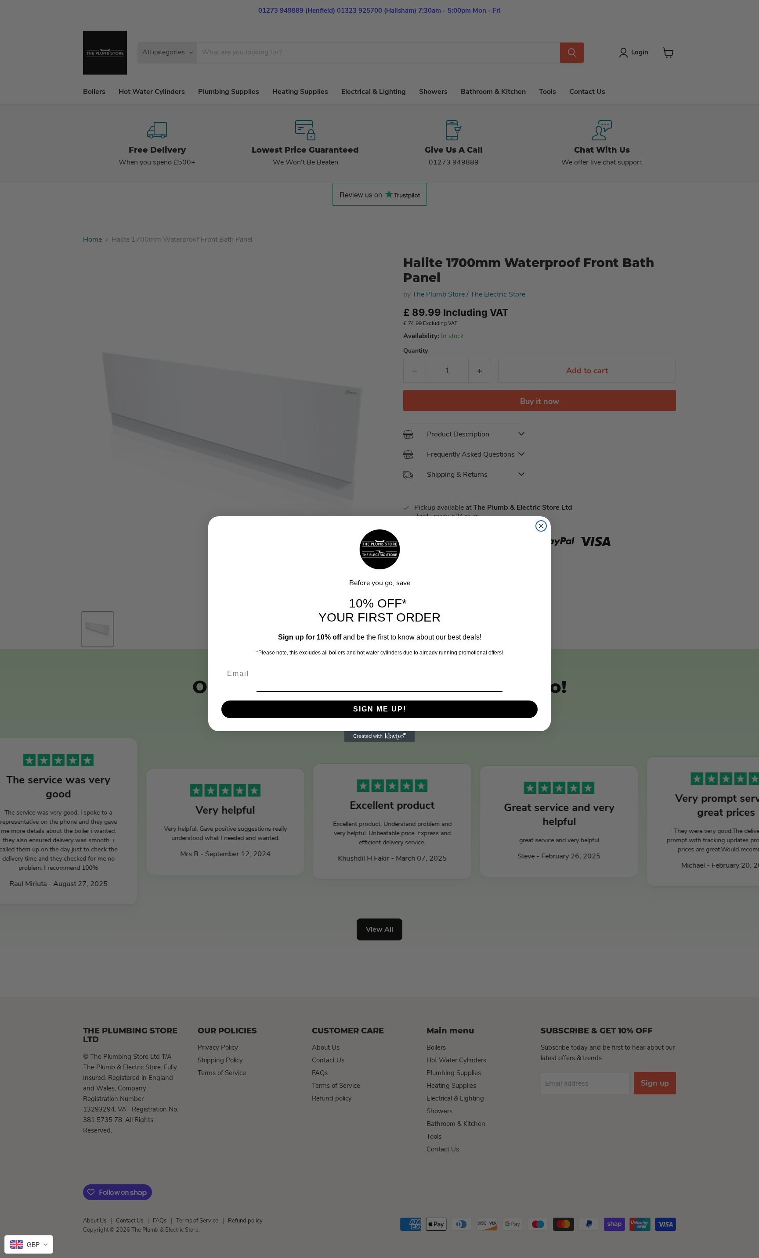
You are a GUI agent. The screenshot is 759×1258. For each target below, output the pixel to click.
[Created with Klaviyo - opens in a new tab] (379, 736)
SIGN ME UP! (379, 709)
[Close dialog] (541, 526)
